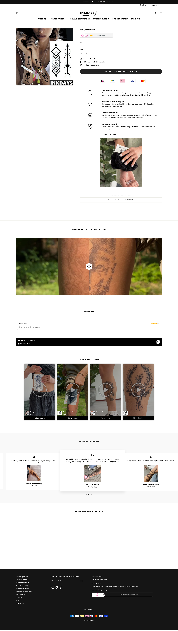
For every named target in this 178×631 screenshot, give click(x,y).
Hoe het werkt (120, 19)
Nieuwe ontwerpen (80, 19)
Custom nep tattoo (22, 580)
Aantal (83, 50)
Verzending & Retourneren (121, 200)
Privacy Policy (20, 594)
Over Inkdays (20, 603)
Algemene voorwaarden (24, 592)
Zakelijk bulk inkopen (22, 583)
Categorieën (58, 19)
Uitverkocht (40, 418)
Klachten (19, 597)
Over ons (135, 19)
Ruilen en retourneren (22, 589)
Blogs (18, 600)
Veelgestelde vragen (22, 586)
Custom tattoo (101, 19)
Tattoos (42, 19)
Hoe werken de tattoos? (121, 195)
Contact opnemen (22, 577)
